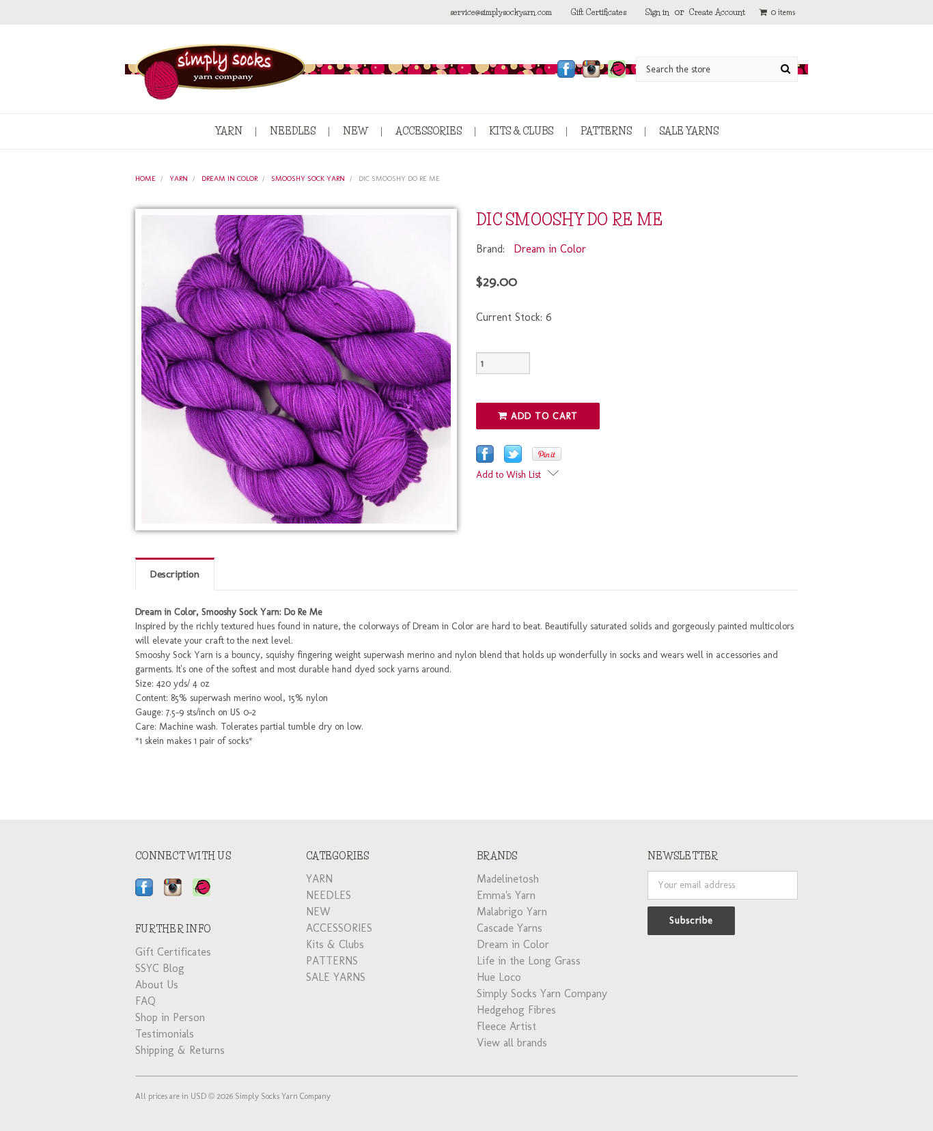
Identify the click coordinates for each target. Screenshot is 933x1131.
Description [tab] (174, 574)
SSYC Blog (159, 968)
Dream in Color (229, 178)
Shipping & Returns (180, 1050)
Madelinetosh (508, 878)
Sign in (657, 12)
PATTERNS (606, 131)
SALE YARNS (689, 131)
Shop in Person (170, 1017)
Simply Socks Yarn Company (542, 993)
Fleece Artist (506, 1026)
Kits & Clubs (521, 131)
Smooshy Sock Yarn (308, 178)
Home (145, 178)
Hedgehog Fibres (516, 1009)
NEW (355, 131)
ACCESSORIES (428, 131)
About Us (156, 984)
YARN (228, 131)
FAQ (145, 1000)
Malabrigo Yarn (512, 911)
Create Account (717, 12)
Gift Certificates (598, 12)
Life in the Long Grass (529, 960)
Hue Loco (499, 977)
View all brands (512, 1042)
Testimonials (164, 1033)
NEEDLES (293, 131)
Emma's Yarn (506, 895)
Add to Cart (542, 416)
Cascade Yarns (509, 927)
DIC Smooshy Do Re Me (399, 178)
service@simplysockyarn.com (501, 12)
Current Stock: (514, 317)
